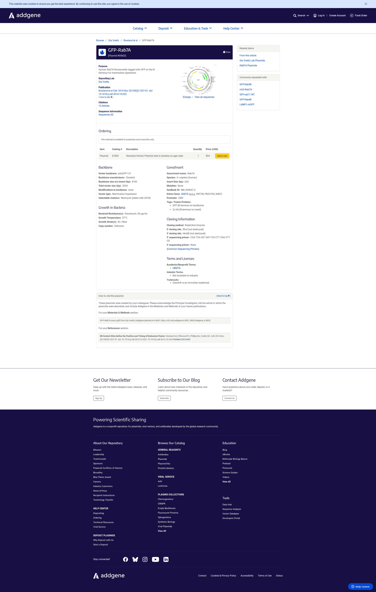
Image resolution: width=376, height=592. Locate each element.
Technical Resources (103, 522)
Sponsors (98, 463)
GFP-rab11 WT (247, 94)
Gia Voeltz (113, 40)
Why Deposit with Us (103, 540)
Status (279, 575)
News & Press (100, 490)
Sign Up (98, 398)
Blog (225, 450)
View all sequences (204, 97)
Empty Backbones (167, 508)
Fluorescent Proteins (168, 512)
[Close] (365, 3)
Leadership (98, 454)
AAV (160, 481)
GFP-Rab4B (245, 99)
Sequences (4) (106, 114)
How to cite (105, 97)
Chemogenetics (165, 499)
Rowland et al (131, 40)
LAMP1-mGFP (247, 104)
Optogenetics (164, 517)
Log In (321, 15)
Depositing (98, 513)
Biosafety (98, 472)
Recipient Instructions (104, 495)
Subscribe (164, 398)
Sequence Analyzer (232, 509)
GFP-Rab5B (245, 84)
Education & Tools (196, 28)
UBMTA (176, 268)
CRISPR (161, 503)
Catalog (138, 28)
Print (227, 52)
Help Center (231, 28)
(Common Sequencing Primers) (183, 249)
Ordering (97, 517)
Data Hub (227, 504)
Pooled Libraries (166, 468)
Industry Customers (103, 486)
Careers (97, 481)
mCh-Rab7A (246, 89)
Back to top (222, 296)
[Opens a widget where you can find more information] (360, 587)
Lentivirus (162, 486)
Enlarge (187, 97)
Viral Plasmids (165, 526)
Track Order (361, 15)
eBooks (226, 454)
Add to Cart (222, 156)
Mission (97, 450)
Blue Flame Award (102, 477)
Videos (226, 477)
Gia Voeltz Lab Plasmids (252, 60)
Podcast (227, 463)
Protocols (227, 468)
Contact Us (229, 398)
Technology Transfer (103, 500)
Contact (202, 575)
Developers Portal (231, 518)
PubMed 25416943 (181, 339)
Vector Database (231, 513)
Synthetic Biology (166, 522)
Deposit (163, 28)
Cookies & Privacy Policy (223, 575)
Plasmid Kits (164, 463)
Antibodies (163, 454)
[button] (301, 15)
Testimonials (99, 459)
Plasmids (248, 65)
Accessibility (247, 575)
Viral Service (99, 527)
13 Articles (104, 105)
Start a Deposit (100, 544)
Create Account (337, 15)
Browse (100, 40)
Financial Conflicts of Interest (107, 468)
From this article (248, 55)
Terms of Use (265, 575)
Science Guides (230, 472)
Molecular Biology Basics (235, 459)
